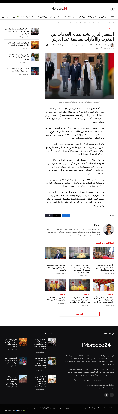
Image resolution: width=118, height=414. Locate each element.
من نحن (56, 2)
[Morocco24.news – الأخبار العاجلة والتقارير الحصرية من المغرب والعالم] (59, 8)
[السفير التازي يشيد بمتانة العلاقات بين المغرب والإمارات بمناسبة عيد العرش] (79, 98)
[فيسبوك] (112, 114)
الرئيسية (101, 17)
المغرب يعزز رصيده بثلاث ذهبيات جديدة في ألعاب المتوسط (18, 69)
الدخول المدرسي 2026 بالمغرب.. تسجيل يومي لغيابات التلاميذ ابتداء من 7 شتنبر (40, 381)
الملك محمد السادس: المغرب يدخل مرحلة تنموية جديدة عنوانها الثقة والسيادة (80, 299)
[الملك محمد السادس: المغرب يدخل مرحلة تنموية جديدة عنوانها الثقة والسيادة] (79, 285)
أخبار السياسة (25, 17)
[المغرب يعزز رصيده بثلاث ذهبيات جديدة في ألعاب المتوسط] (35, 71)
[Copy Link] (50, 45)
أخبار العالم (82, 17)
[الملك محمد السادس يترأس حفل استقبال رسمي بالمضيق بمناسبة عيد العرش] (103, 285)
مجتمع (75, 17)
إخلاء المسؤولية (70, 408)
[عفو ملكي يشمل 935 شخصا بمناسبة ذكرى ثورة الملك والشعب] (55, 253)
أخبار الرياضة (92, 17)
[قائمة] (3, 16)
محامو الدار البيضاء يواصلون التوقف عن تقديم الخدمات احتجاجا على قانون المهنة (17, 31)
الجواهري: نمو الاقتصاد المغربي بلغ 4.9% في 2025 (56, 298)
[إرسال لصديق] (46, 45)
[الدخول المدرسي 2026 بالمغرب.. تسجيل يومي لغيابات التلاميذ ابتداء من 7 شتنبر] (52, 379)
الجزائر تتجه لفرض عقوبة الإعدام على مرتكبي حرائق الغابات (18, 44)
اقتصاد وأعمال (54, 17)
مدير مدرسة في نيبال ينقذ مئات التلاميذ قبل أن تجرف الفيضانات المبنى (18, 56)
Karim (98, 45)
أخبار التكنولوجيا (43, 17)
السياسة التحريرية (57, 408)
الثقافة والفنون (66, 17)
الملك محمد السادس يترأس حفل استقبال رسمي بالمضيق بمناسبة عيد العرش (103, 299)
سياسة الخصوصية (30, 408)
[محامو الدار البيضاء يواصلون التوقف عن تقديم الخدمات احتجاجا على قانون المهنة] (35, 31)
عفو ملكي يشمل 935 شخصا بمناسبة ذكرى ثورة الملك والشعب (56, 267)
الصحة (34, 17)
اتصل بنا (62, 2)
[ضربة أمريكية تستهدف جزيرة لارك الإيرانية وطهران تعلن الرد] (23, 379)
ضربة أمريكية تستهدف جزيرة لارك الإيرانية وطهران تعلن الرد (11, 380)
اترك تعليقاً (79, 314)
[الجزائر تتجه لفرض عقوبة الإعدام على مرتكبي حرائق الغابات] (35, 45)
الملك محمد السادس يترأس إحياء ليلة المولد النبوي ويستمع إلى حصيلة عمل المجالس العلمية (80, 268)
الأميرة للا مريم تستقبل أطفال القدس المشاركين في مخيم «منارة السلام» (103, 267)
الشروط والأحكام (44, 408)
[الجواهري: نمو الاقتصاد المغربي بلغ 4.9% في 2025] (55, 285)
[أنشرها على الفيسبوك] (54, 45)
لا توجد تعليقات (108, 48)
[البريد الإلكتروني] (112, 125)
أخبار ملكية (104, 23)
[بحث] (6, 16)
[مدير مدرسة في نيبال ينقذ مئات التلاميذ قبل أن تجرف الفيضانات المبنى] (35, 57)
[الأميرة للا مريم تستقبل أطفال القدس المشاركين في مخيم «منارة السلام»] (103, 253)
